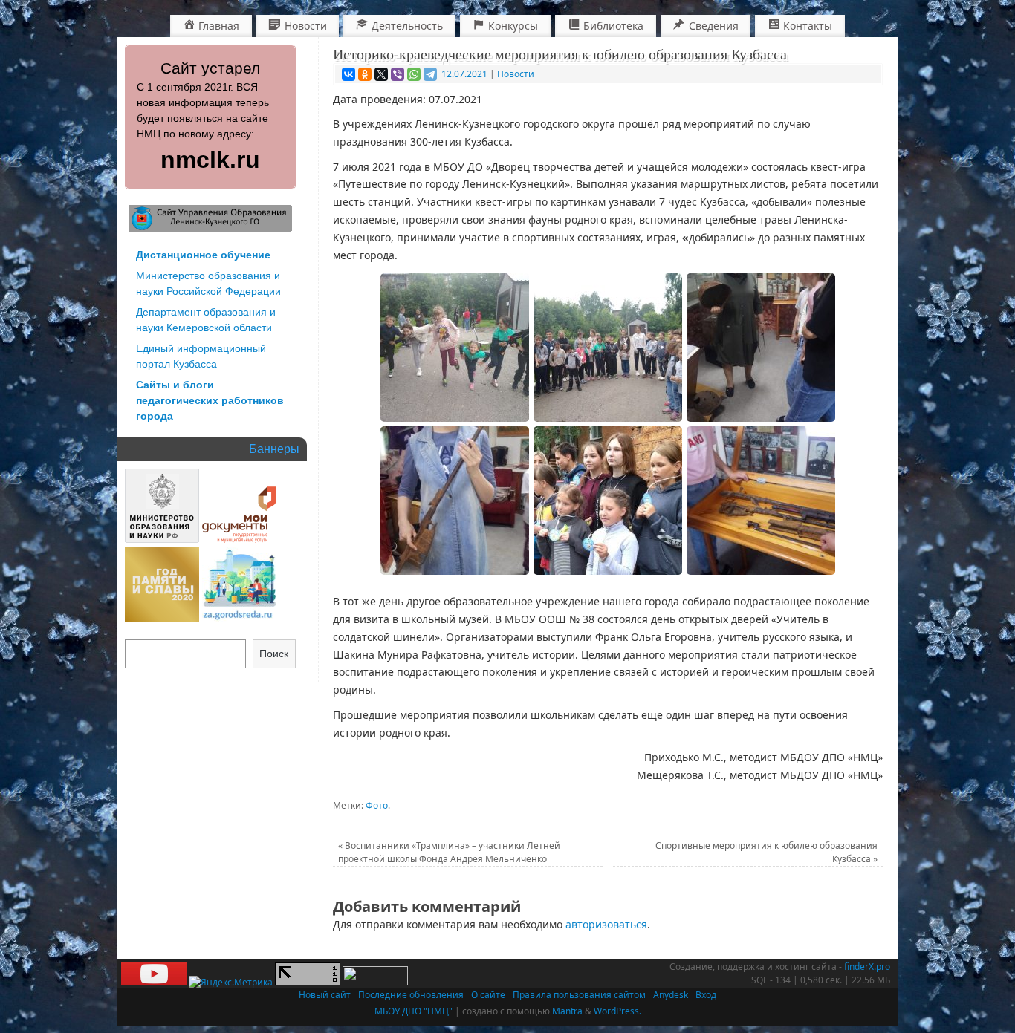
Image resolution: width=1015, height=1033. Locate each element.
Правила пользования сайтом (579, 994)
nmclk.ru (210, 159)
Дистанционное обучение (203, 255)
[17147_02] (608, 347)
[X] (381, 74)
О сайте (488, 994)
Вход (705, 994)
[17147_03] (761, 347)
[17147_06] (608, 500)
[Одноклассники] (365, 74)
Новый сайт (325, 994)
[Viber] (397, 74)
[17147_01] (454, 347)
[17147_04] (454, 500)
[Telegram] (430, 74)
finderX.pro (867, 966)
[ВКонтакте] (348, 74)
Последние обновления (411, 994)
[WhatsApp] (414, 74)
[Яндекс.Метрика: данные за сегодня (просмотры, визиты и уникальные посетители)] (231, 982)
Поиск (273, 653)
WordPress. (617, 1011)
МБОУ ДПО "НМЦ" (413, 1011)
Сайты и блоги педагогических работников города (210, 400)
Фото (377, 805)
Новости (515, 74)
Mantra (567, 1011)
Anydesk (670, 994)
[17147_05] (761, 500)
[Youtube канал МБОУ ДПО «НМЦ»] (154, 982)
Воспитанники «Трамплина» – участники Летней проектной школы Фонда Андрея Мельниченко (449, 852)
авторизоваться (606, 924)
